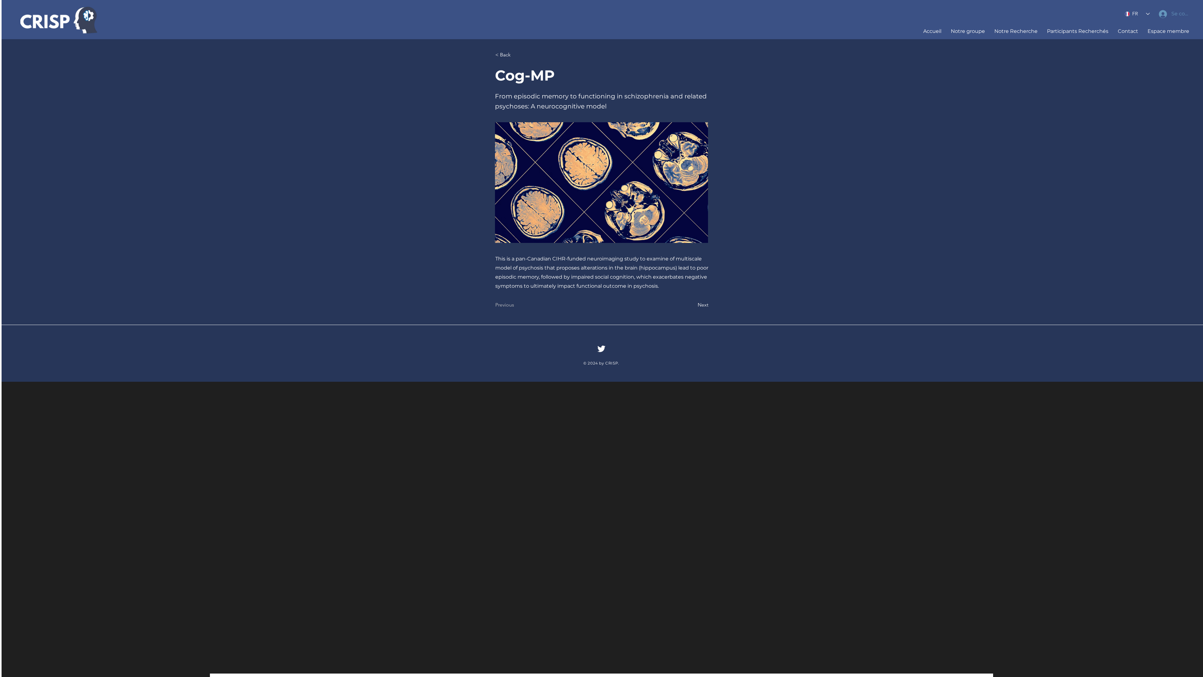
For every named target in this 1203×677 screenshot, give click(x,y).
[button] (968, 31)
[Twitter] (601, 348)
